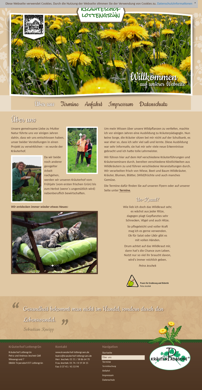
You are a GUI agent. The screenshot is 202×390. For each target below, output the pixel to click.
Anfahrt (93, 104)
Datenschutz (153, 104)
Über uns (44, 104)
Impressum (120, 104)
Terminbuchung (109, 366)
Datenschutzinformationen (174, 3)
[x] (195, 3)
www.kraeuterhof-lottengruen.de (72, 352)
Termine (70, 104)
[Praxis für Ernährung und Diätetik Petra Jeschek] (147, 280)
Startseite (107, 353)
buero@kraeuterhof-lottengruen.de (73, 356)
